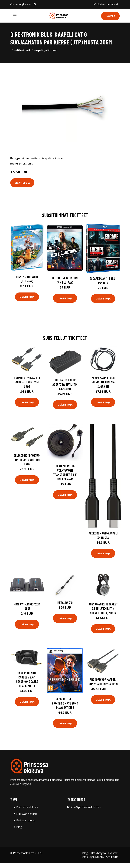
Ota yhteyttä (98, 853)
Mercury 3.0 (65, 602)
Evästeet (113, 853)
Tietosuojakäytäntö (92, 857)
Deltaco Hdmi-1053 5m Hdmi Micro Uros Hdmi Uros (26, 459)
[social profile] (34, 4)
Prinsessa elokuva (27, 807)
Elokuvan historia (26, 814)
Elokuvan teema (25, 820)
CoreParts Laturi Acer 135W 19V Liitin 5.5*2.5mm (65, 384)
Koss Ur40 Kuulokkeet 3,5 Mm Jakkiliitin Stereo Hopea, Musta (103, 608)
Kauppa (110, 15)
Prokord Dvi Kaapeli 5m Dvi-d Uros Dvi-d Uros (27, 382)
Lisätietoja (22, 182)
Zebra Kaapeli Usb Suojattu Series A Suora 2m (103, 382)
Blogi (19, 827)
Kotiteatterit (22, 50)
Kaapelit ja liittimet (46, 50)
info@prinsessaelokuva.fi (105, 4)
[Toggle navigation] (14, 16)
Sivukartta (112, 857)
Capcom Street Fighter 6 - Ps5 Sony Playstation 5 (65, 703)
